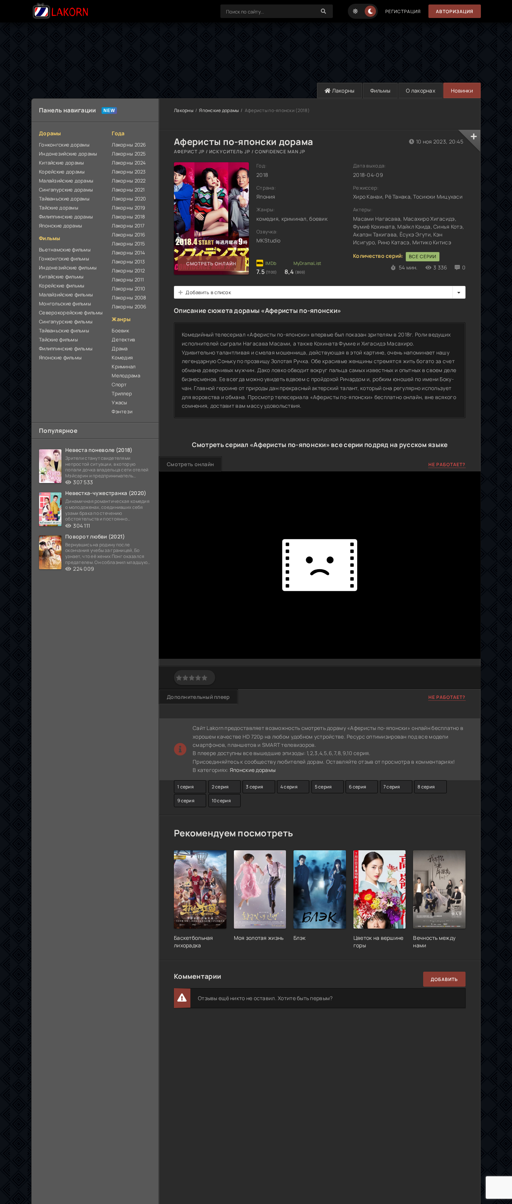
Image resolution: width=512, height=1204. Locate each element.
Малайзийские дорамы (66, 180)
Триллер (122, 393)
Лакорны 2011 (128, 279)
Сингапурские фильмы (66, 321)
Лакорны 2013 (128, 261)
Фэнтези (122, 411)
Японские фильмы (60, 357)
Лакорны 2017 (128, 225)
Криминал (123, 366)
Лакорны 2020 (129, 198)
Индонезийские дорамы (68, 153)
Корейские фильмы (61, 285)
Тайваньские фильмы (64, 330)
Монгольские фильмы (65, 303)
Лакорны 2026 (129, 144)
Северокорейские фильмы (71, 312)
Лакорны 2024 (129, 162)
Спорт (119, 384)
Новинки (462, 90)
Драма (119, 348)
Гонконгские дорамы (64, 144)
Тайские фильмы (58, 339)
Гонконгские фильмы (64, 258)
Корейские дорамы (62, 171)
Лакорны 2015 (128, 243)
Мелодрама (126, 375)
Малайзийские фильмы (66, 294)
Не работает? (447, 464)
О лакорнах (420, 90)
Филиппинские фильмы (66, 348)
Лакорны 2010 (128, 288)
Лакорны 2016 (128, 234)
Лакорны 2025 (129, 153)
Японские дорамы (60, 225)
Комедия (122, 357)
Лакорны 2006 (129, 306)
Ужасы (119, 402)
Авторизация (454, 11)
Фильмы (380, 90)
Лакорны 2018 (128, 216)
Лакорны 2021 (128, 189)
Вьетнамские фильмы (65, 249)
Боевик (120, 330)
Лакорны (342, 90)
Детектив (123, 339)
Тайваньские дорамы (64, 198)
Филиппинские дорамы (66, 216)
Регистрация (403, 11)
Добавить (444, 979)
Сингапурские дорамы (66, 189)
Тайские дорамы (58, 207)
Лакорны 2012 (128, 270)
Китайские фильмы (61, 276)
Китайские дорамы (61, 162)
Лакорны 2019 (128, 207)
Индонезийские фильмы (68, 267)
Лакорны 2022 (128, 180)
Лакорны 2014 (128, 252)
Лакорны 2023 (128, 171)
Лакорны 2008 (129, 297)
